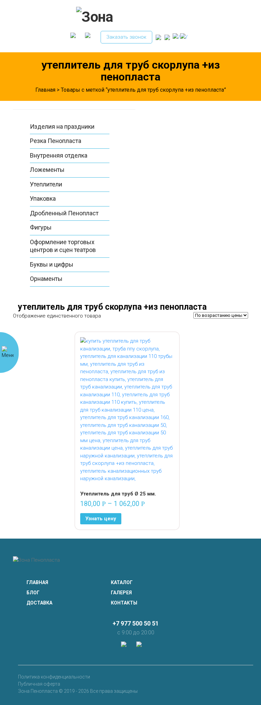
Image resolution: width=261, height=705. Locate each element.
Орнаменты (46, 278)
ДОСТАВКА (39, 602)
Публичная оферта (39, 684)
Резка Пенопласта (55, 140)
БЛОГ (33, 592)
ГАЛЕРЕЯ (121, 592)
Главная (45, 90)
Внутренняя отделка (58, 155)
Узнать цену (100, 519)
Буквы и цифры (51, 264)
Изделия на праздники (62, 126)
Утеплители (46, 184)
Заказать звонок (126, 37)
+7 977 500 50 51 (135, 623)
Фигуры (41, 227)
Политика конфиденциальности (54, 677)
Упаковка (43, 198)
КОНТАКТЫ (124, 602)
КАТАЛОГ (122, 582)
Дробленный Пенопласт (64, 213)
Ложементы (47, 169)
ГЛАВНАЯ (37, 582)
